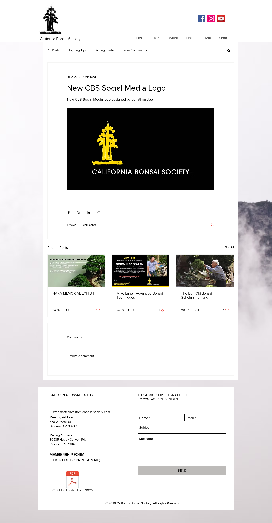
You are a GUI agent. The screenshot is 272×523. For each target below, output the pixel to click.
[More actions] (211, 77)
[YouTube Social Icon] (221, 18)
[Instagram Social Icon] (211, 18)
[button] (229, 50)
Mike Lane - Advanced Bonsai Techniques (140, 295)
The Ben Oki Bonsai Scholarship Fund (196, 295)
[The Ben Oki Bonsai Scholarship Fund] (205, 271)
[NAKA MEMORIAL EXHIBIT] (76, 271)
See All (229, 247)
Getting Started (104, 50)
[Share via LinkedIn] (88, 212)
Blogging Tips (76, 50)
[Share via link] (98, 212)
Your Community (135, 50)
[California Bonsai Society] (201, 18)
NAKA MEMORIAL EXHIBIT (73, 293)
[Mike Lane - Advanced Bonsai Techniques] (140, 271)
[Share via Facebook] (69, 212)
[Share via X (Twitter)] (78, 212)
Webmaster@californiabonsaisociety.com (81, 412)
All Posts (53, 50)
